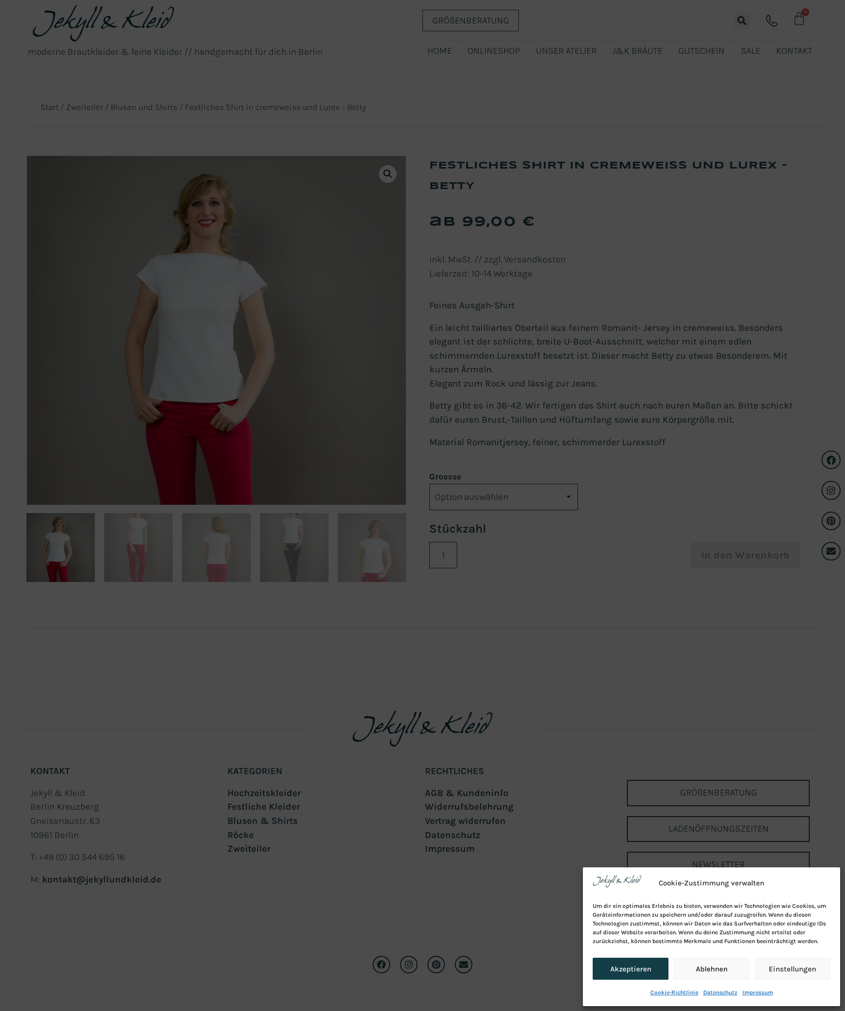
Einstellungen (792, 969)
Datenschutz (720, 992)
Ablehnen (712, 969)
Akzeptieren (630, 969)
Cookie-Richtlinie (674, 992)
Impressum (757, 992)
